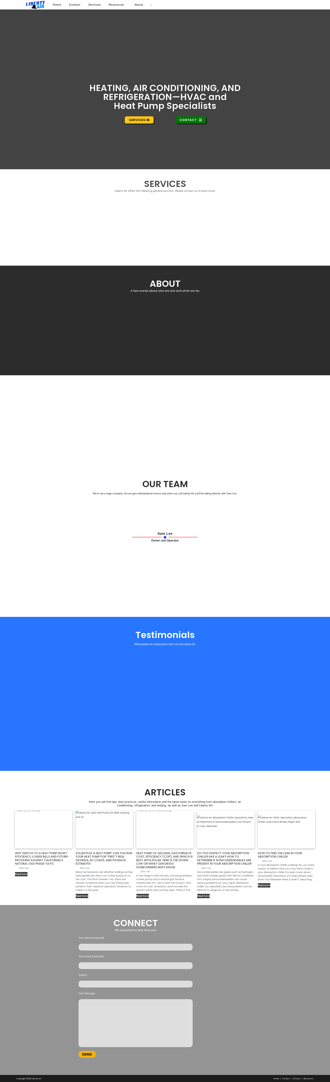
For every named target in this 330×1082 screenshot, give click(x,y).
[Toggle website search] (151, 4)
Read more (21, 874)
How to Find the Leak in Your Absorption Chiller (280, 855)
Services (297, 1078)
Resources (309, 1078)
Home (276, 1078)
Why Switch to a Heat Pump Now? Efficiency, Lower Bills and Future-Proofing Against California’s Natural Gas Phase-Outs (42, 858)
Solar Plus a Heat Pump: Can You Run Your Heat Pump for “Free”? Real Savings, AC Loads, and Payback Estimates (104, 858)
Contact (286, 1078)
